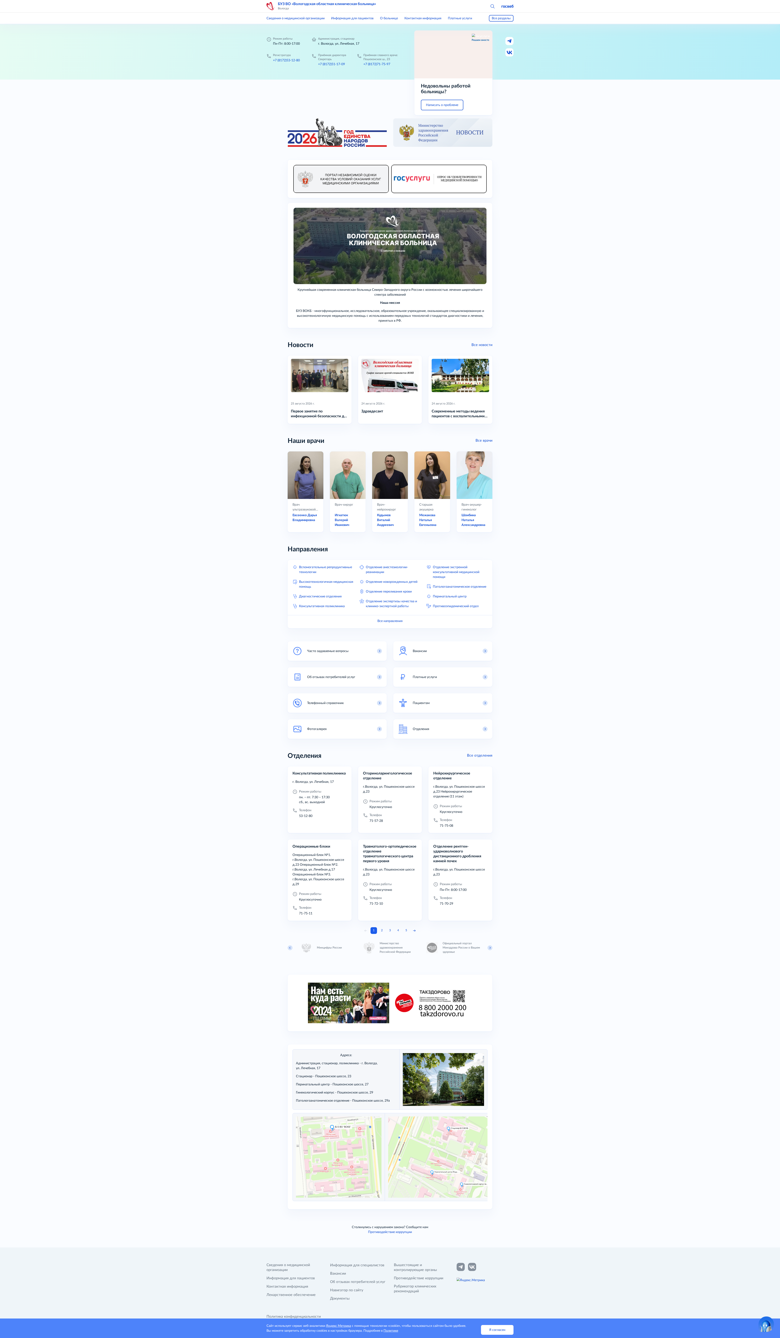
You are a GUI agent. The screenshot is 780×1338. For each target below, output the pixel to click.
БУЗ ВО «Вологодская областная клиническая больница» (327, 4)
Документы (340, 1298)
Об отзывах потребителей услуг (357, 1282)
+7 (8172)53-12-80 (286, 60)
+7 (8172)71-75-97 (376, 64)
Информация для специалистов (357, 1265)
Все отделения (479, 755)
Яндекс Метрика (338, 1325)
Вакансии (338, 1273)
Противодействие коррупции (390, 1232)
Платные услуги (460, 18)
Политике (391, 1330)
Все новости (481, 345)
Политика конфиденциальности (293, 1317)
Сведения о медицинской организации (295, 18)
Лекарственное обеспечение (291, 1295)
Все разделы (501, 18)
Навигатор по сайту (346, 1290)
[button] (492, 6)
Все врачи (484, 440)
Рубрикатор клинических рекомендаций (415, 1289)
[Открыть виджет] (766, 1324)
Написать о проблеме (442, 105)
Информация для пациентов (352, 18)
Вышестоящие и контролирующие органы (415, 1267)
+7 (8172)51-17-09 (331, 64)
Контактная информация (422, 18)
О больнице (389, 18)
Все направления (390, 621)
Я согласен (497, 1330)
